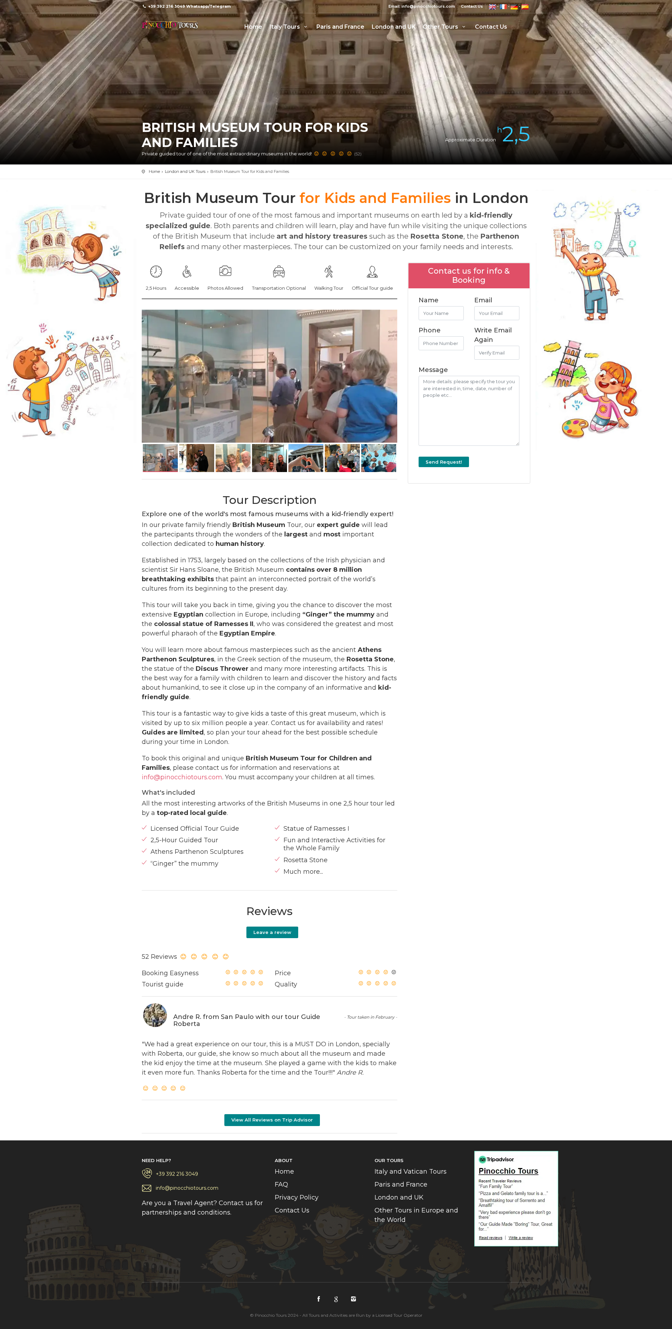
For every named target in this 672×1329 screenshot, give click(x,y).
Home (253, 26)
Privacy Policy (296, 1197)
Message (433, 370)
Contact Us (472, 6)
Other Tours (441, 26)
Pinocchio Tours (170, 24)
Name (429, 300)
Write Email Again (493, 335)
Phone (430, 330)
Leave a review (272, 932)
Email (483, 300)
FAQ (281, 1184)
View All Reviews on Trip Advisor (272, 1120)
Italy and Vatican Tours (410, 1171)
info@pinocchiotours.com (182, 777)
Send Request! (444, 462)
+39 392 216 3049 (177, 1174)
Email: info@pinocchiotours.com (421, 6)
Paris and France (340, 26)
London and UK (393, 26)
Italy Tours (285, 26)
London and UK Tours (185, 171)
